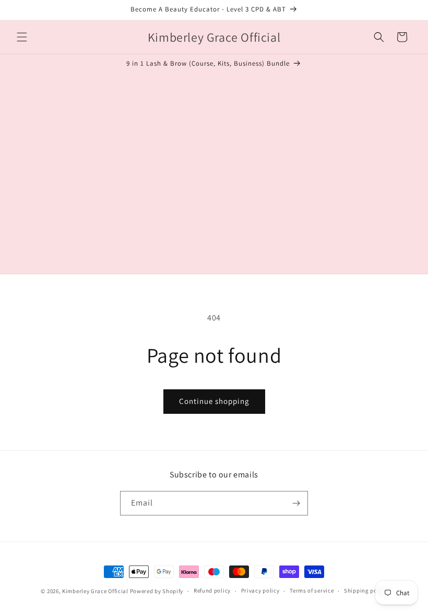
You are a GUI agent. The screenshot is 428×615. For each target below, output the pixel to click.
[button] (21, 37)
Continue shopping (214, 401)
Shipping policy (365, 590)
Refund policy (212, 590)
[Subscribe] (295, 503)
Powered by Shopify (157, 591)
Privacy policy (260, 590)
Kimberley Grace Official (95, 591)
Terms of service (312, 590)
